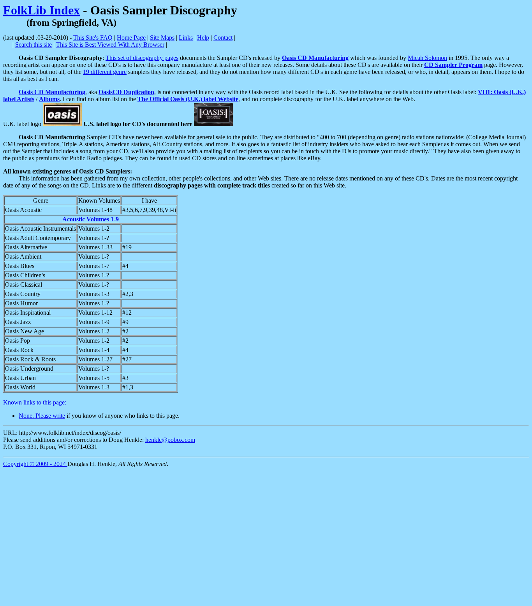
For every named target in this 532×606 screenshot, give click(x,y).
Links (186, 37)
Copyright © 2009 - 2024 (35, 464)
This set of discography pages (142, 57)
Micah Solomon (427, 57)
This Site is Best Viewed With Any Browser (110, 44)
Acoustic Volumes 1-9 (90, 219)
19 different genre (105, 71)
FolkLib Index (41, 10)
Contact (223, 37)
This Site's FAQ (93, 37)
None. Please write (42, 415)
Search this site (33, 44)
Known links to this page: (34, 402)
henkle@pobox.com (170, 439)
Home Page (131, 37)
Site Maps (162, 37)
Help (203, 37)
